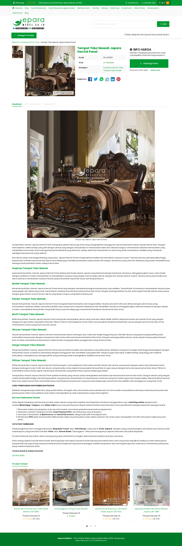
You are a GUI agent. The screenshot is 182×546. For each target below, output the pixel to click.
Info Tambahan (32, 104)
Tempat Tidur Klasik (112, 70)
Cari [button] (164, 24)
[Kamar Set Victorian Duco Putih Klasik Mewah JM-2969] (31, 487)
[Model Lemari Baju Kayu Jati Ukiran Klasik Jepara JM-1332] (111, 487)
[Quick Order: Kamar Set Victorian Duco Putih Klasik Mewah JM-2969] (14, 503)
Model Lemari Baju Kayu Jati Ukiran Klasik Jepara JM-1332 (111, 510)
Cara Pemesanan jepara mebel (61, 8)
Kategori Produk (25, 35)
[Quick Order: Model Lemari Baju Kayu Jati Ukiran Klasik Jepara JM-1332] (94, 503)
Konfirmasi (114, 8)
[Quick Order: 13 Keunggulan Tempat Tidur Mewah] (54, 503)
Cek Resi (95, 8)
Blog (27, 8)
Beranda (19, 8)
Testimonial (17, 13)
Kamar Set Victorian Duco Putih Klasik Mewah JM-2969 (31, 510)
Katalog (105, 8)
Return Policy (139, 8)
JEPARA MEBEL (18, 455)
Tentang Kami (153, 8)
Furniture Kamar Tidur (113, 67)
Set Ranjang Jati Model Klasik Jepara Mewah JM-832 (60, 3)
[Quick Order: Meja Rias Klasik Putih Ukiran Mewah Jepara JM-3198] (135, 503)
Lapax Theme (80, 540)
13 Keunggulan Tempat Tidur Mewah (71, 508)
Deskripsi (17, 104)
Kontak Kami (127, 8)
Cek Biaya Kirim (83, 8)
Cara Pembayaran (38, 8)
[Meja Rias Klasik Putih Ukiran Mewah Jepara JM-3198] (151, 487)
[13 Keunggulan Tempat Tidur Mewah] (71, 487)
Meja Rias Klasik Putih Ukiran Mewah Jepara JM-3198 (151, 510)
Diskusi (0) (49, 104)
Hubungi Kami (150, 63)
